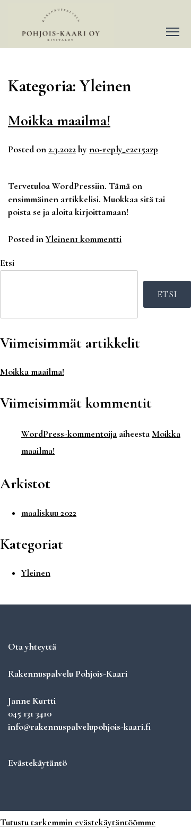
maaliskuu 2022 (48, 513)
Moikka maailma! (59, 120)
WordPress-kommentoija (69, 433)
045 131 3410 (29, 713)
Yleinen (60, 239)
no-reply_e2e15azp (123, 149)
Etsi (7, 263)
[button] (169, 30)
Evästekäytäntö (37, 762)
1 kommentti (98, 239)
